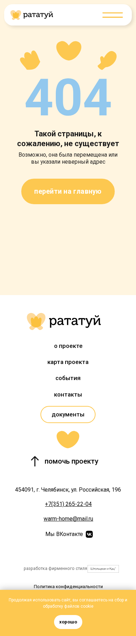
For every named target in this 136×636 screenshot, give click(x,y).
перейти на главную (67, 191)
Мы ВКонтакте (64, 534)
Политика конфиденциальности (68, 586)
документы (68, 414)
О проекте (68, 345)
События (68, 377)
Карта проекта (68, 361)
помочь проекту (71, 461)
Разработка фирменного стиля (55, 568)
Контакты (68, 394)
